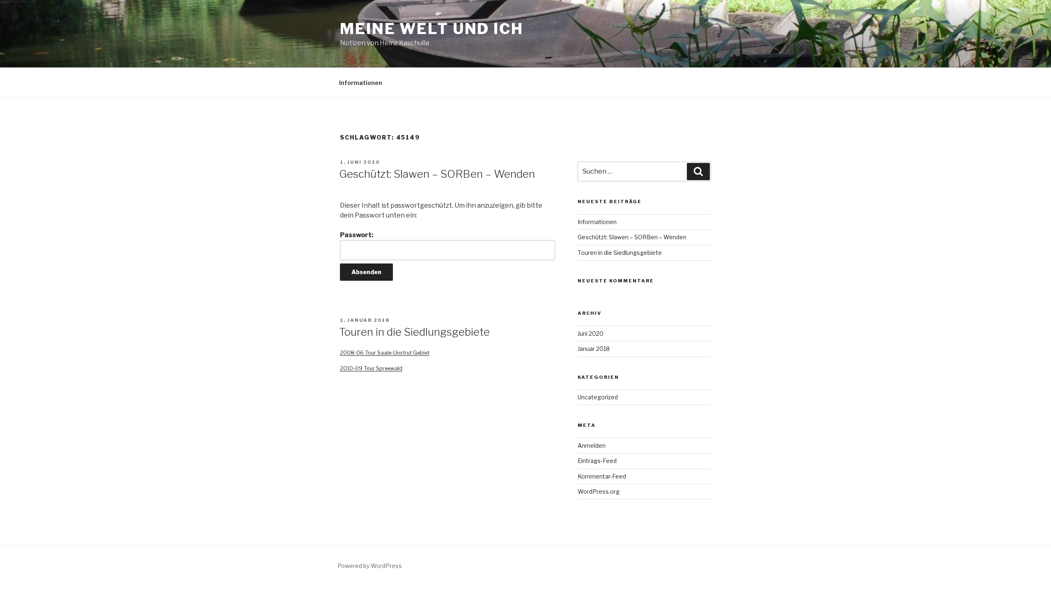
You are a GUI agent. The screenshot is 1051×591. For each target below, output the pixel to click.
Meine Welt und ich (431, 29)
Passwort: (357, 235)
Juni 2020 (591, 333)
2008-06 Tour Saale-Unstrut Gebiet (384, 353)
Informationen (360, 82)
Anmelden (592, 445)
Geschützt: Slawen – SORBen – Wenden (437, 173)
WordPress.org (599, 491)
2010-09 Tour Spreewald (371, 368)
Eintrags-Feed (597, 460)
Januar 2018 (594, 348)
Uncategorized (598, 397)
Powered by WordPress (369, 565)
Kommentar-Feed (602, 476)
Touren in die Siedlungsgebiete (414, 331)
